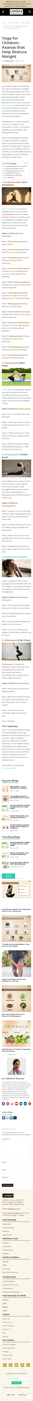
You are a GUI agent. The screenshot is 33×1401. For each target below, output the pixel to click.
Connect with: (7, 1115)
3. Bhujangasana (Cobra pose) (14, 171)
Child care (26, 23)
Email (4, 1170)
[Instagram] (10, 1365)
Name (4, 1162)
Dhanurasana (8, 390)
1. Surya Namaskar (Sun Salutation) (15, 166)
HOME (3, 23)
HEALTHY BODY (13, 23)
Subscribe (16, 1383)
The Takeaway (9, 177)
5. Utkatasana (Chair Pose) (13, 175)
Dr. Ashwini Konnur (8, 61)
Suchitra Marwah (9, 768)
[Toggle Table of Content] (25, 163)
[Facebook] (5, 1365)
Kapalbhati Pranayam (16, 557)
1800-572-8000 (13, 1213)
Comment (6, 1139)
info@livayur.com (13, 1209)
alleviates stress (8, 105)
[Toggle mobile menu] (3, 12)
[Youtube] (16, 1365)
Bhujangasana (12, 454)
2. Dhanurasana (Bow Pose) (13, 168)
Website (5, 1177)
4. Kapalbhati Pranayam (12, 173)
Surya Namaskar (9, 209)
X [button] (30, 4)
